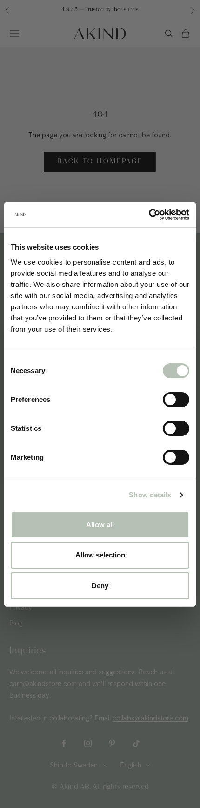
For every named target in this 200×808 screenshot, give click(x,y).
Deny (100, 586)
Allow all (100, 525)
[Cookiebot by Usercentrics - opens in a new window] (148, 215)
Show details (150, 495)
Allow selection (100, 555)
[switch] (176, 399)
